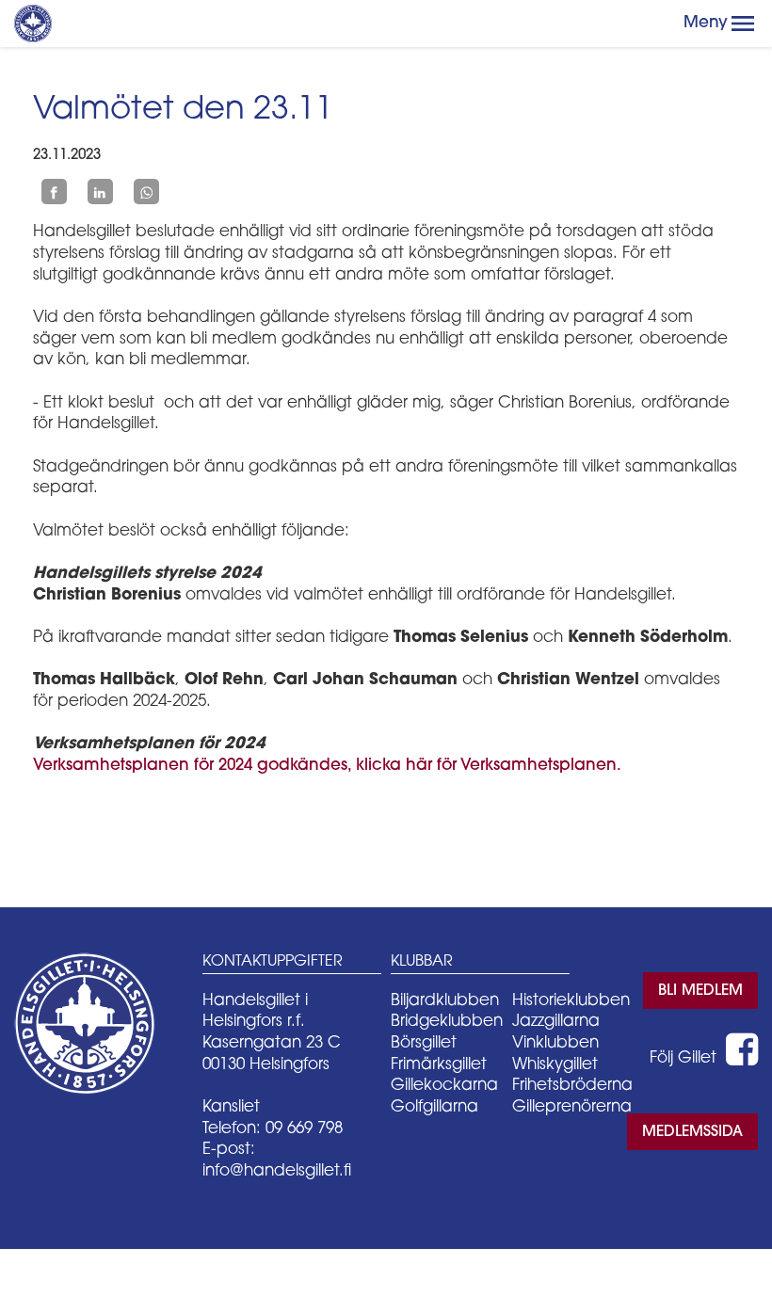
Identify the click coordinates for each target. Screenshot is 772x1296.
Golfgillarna (434, 1107)
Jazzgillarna (556, 1022)
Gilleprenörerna (572, 1107)
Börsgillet (424, 1043)
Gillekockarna (444, 1086)
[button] (743, 23)
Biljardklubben (445, 1001)
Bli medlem (700, 991)
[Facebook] (54, 192)
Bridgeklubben (447, 1022)
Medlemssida (692, 1132)
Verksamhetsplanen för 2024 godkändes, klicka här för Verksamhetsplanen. (327, 766)
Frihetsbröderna (572, 1086)
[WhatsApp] (146, 192)
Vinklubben (555, 1043)
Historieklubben (571, 1001)
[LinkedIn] (100, 192)
